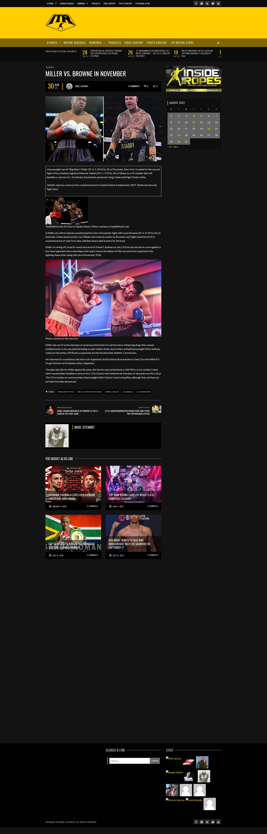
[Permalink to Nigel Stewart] (204, 783)
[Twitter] (212, 3)
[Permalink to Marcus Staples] (209, 810)
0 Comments (133, 92)
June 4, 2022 (118, 513)
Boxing (50, 74)
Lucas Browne (144, 398)
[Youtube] (218, 3)
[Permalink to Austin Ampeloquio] (199, 797)
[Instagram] (201, 3)
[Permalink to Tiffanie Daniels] (202, 769)
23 (178, 141)
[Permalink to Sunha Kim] (172, 797)
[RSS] (207, 3)
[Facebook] (196, 3)
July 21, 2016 (58, 562)
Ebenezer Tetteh (66, 398)
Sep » (176, 153)
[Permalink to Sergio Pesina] (174, 779)
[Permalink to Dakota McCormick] (190, 783)
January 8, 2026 (59, 513)
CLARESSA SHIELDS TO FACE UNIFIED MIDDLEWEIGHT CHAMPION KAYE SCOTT (160, 52)
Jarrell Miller (112, 398)
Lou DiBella (127, 398)
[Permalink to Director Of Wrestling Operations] (186, 797)
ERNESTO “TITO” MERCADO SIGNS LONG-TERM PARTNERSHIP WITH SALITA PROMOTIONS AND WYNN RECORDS (115, 53)
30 (178, 148)
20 (208, 135)
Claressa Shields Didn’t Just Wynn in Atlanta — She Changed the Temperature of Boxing (70, 53)
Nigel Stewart (81, 92)
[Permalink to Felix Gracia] (173, 765)
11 (193, 128)
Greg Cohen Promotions (89, 398)
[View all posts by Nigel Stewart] (69, 93)
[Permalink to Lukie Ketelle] (194, 806)
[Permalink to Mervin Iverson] (175, 806)
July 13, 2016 (118, 562)
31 (186, 148)
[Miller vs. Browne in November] (103, 135)
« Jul (169, 153)
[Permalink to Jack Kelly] (188, 769)
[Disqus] (103, 618)
